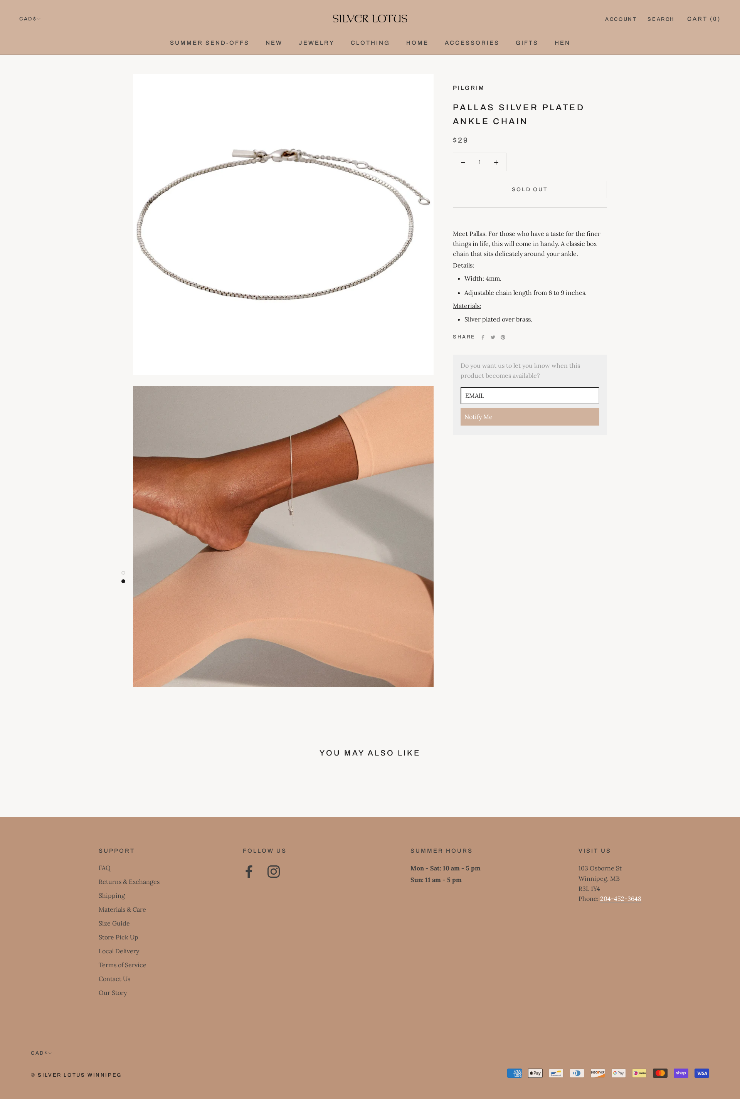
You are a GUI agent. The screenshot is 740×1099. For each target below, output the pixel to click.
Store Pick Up (118, 937)
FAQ (105, 868)
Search (661, 19)
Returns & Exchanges (129, 881)
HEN (562, 43)
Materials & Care (122, 909)
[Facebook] (483, 337)
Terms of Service (122, 965)
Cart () (704, 19)
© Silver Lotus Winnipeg (76, 1075)
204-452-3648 (620, 898)
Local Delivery (119, 951)
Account (621, 19)
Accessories (472, 43)
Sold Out (530, 189)
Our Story (113, 992)
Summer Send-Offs (209, 43)
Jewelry (317, 43)
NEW (274, 43)
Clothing (370, 43)
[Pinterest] (503, 337)
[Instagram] (273, 871)
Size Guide (114, 923)
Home (417, 43)
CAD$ (28, 19)
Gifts (527, 43)
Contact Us (114, 979)
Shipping (112, 895)
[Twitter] (493, 337)
